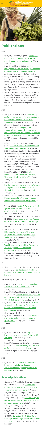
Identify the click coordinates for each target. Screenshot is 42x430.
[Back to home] (21, 3)
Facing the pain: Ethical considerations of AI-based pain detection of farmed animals (21, 58)
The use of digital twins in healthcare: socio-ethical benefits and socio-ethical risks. (21, 400)
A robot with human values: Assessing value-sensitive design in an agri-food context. (21, 387)
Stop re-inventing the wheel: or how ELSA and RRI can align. (21, 335)
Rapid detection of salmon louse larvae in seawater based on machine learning (22, 272)
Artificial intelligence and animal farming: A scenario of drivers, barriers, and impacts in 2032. (22, 68)
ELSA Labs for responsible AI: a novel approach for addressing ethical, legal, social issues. (20, 234)
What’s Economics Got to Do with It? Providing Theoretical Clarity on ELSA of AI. (20, 174)
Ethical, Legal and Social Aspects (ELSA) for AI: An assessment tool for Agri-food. (21, 221)
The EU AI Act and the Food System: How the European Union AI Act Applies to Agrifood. (21, 208)
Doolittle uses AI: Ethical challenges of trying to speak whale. (21, 318)
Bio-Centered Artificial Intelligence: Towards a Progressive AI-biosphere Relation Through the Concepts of (22, 187)
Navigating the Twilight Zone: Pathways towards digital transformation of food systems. (22, 418)
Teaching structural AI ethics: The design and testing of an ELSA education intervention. (21, 247)
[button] (2, 3)
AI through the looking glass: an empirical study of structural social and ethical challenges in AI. (22, 297)
